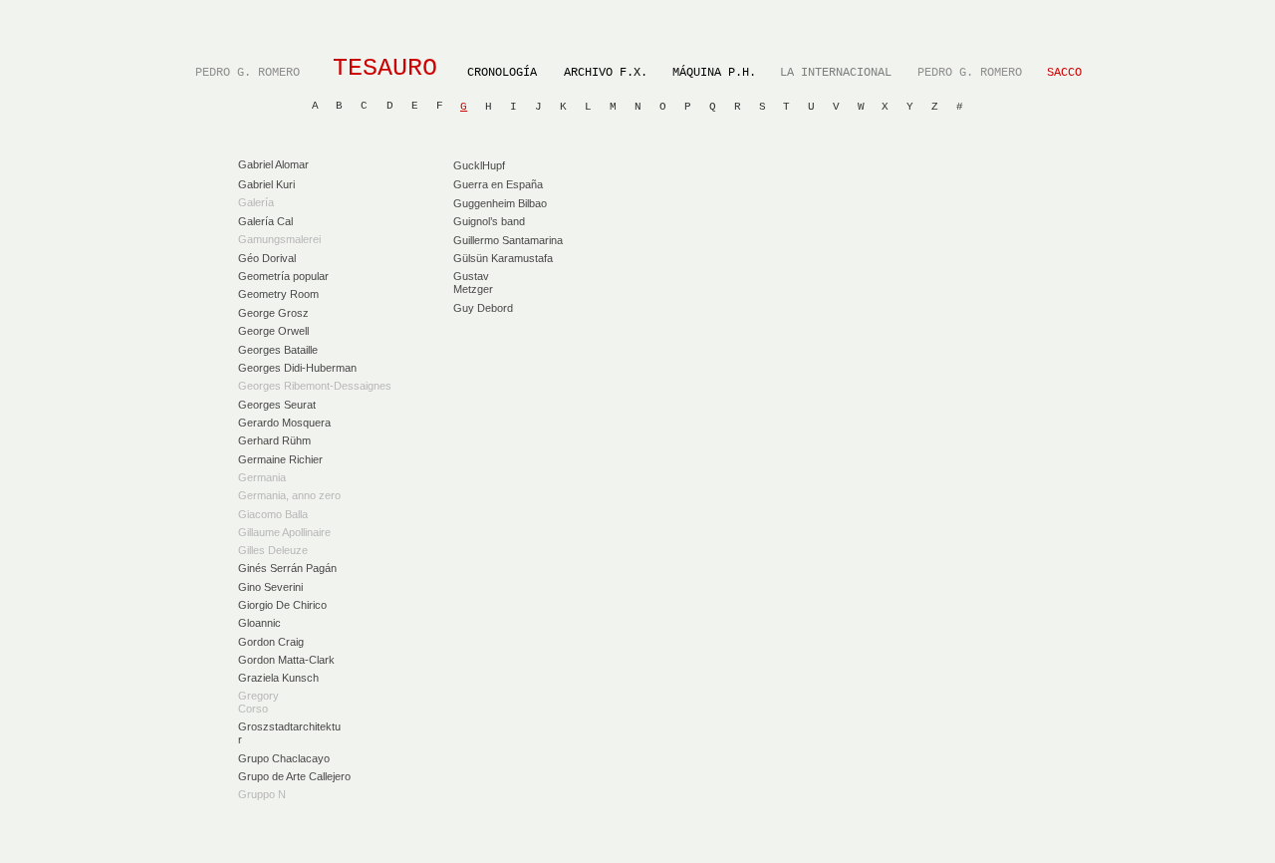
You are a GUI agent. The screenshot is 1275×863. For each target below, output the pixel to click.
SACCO (1064, 73)
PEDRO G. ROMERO (247, 73)
